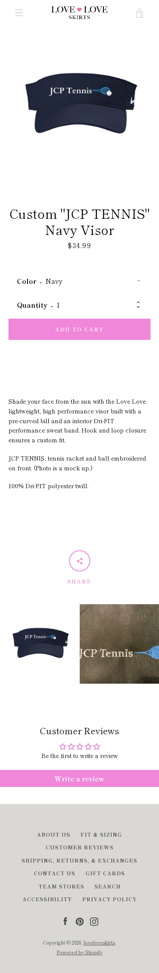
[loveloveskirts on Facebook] (65, 920)
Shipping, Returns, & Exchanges (79, 860)
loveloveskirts (99, 942)
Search (108, 886)
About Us (53, 834)
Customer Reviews (80, 847)
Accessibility (47, 898)
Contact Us (54, 873)
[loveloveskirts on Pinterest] (79, 920)
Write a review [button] (79, 778)
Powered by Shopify (79, 952)
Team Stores (61, 886)
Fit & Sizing (101, 834)
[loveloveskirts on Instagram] (94, 920)
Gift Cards (105, 873)
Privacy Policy (109, 898)
